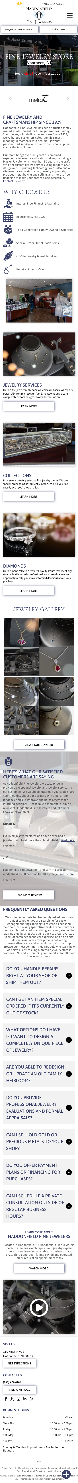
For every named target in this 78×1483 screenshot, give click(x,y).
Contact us (10, 181)
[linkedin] (25, 1399)
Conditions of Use (56, 1468)
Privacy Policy (8, 1468)
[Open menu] (70, 15)
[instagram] (18, 1399)
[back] (10, 98)
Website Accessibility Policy (48, 1471)
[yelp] (31, 1399)
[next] (68, 98)
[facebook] (6, 1399)
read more (68, 840)
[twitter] (12, 1399)
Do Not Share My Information (32, 1468)
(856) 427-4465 (12, 1382)
